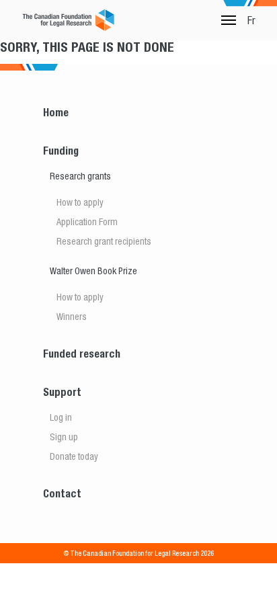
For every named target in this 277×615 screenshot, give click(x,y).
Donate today (74, 456)
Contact (62, 493)
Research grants (80, 176)
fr (251, 20)
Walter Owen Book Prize (93, 270)
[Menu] (229, 20)
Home (56, 112)
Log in (61, 417)
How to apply (80, 202)
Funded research (81, 353)
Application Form (87, 221)
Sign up (64, 437)
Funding (61, 151)
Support (62, 392)
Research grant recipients (103, 241)
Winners (71, 316)
